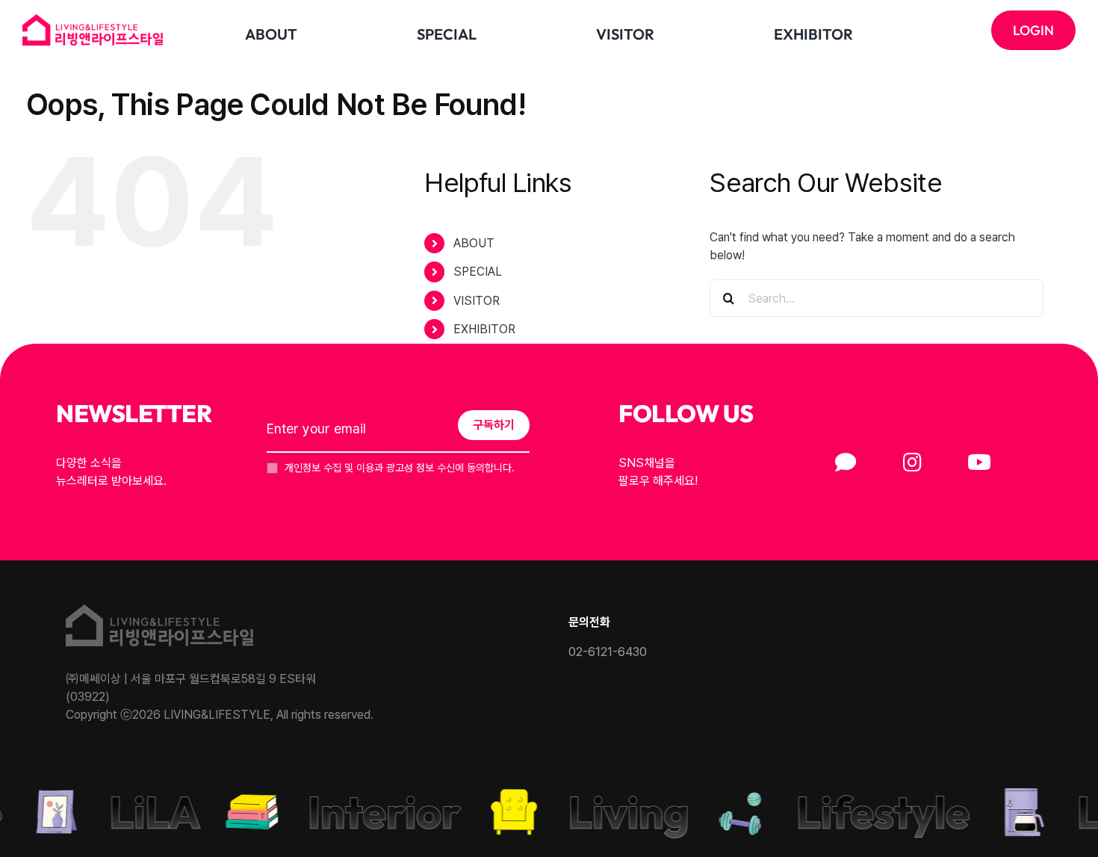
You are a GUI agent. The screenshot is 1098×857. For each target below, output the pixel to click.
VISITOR (476, 301)
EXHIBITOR (484, 329)
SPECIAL (477, 271)
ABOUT (473, 243)
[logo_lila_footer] (159, 610)
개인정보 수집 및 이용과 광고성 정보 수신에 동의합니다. (398, 468)
